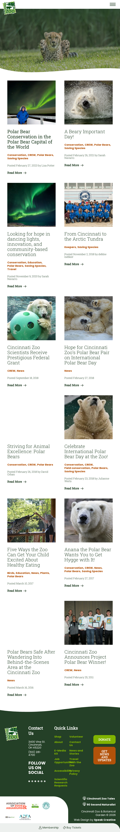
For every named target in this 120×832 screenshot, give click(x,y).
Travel (11, 269)
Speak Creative (105, 820)
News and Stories (76, 752)
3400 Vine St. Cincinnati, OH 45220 (36, 744)
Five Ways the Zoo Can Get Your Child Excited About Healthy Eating (28, 557)
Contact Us (75, 743)
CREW (32, 155)
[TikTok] (45, 781)
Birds (11, 573)
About (58, 742)
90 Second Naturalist (101, 804)
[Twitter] (35, 781)
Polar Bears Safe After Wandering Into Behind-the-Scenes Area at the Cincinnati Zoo (31, 662)
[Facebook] (29, 781)
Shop (57, 736)
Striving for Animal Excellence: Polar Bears (28, 451)
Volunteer (76, 736)
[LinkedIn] (32, 781)
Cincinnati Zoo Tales (101, 798)
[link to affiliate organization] (16, 805)
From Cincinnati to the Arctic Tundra (85, 236)
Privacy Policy (74, 772)
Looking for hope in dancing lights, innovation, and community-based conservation (28, 244)
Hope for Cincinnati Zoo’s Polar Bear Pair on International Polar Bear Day (86, 355)
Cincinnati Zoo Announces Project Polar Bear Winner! (85, 657)
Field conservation (77, 468)
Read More (14, 172)
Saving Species (17, 158)
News (20, 371)
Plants (45, 573)
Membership (50, 827)
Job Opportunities (64, 760)
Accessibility (63, 771)
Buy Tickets (74, 827)
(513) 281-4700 (34, 753)
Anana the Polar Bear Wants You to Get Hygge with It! (87, 554)
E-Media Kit (60, 752)
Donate (104, 739)
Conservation (17, 155)
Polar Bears (45, 155)
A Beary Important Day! (84, 134)
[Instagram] (38, 781)
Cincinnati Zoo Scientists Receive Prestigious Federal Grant (28, 355)
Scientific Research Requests (60, 782)
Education (35, 262)
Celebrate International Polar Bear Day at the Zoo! (86, 451)
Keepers (70, 247)
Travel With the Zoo (75, 762)
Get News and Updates (104, 755)
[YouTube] (41, 781)
